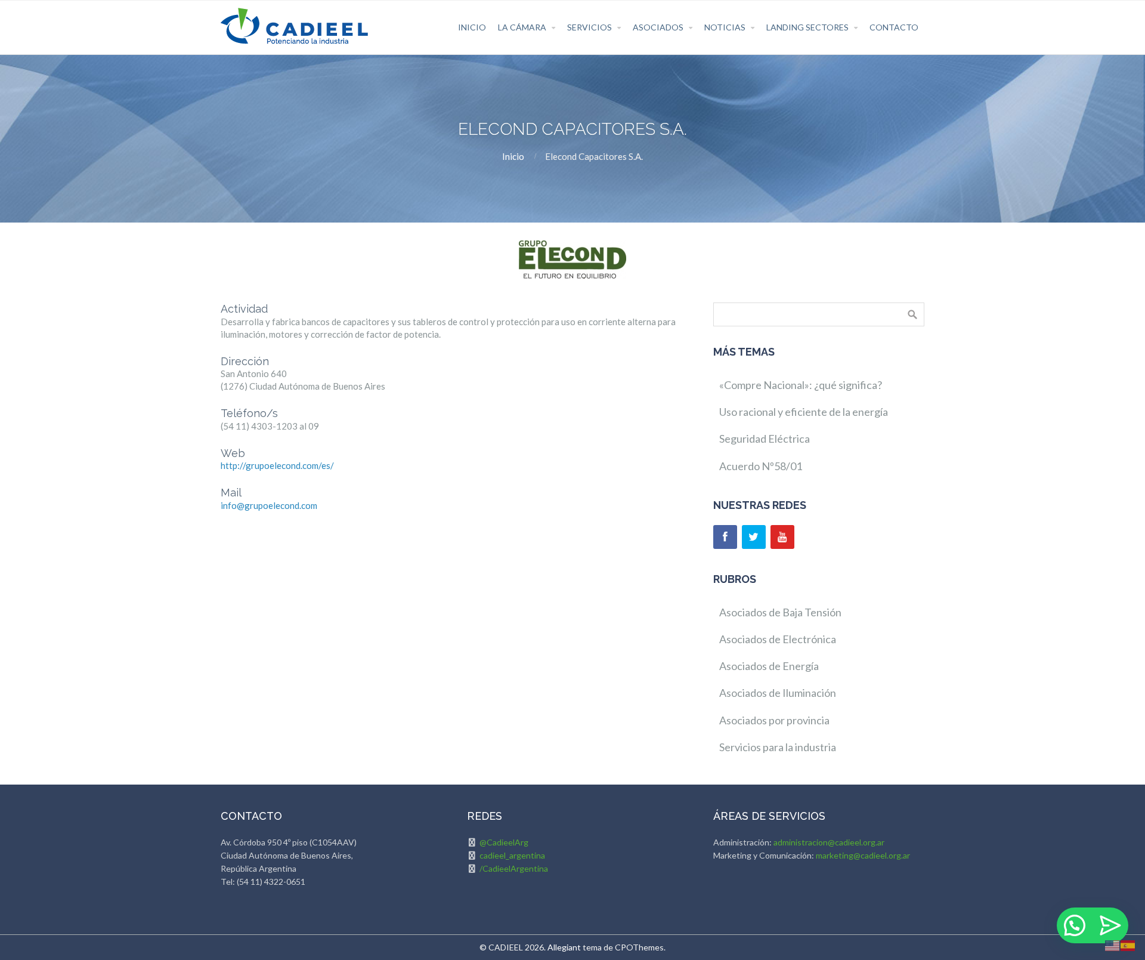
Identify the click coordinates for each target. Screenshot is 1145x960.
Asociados (658, 27)
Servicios (589, 27)
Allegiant (564, 947)
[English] (1113, 944)
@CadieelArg (503, 842)
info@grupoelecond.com (269, 505)
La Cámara (522, 27)
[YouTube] (782, 537)
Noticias (724, 27)
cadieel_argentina (512, 855)
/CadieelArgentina (513, 868)
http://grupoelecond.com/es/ (277, 465)
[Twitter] (754, 537)
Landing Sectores (807, 27)
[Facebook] (725, 537)
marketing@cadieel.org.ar (863, 855)
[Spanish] (1128, 944)
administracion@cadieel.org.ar (828, 842)
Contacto (893, 27)
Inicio (472, 27)
